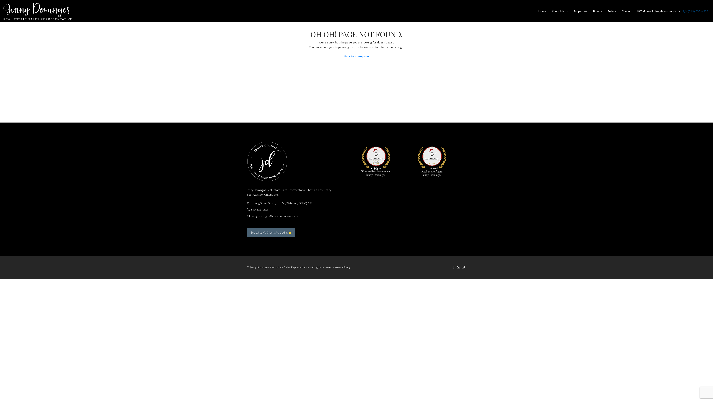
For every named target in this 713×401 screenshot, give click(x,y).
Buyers (597, 11)
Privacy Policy (342, 267)
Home (542, 11)
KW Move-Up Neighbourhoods (657, 11)
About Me (558, 11)
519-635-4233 (259, 209)
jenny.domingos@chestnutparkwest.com (275, 216)
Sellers (612, 11)
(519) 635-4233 (697, 11)
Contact (627, 11)
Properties (580, 11)
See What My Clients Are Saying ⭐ (271, 232)
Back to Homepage (356, 56)
